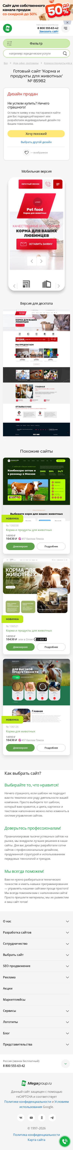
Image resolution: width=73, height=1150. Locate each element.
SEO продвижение (16, 966)
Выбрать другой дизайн (36, 142)
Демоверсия (20, 546)
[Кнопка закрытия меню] (70, 3)
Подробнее (51, 546)
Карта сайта (36, 1140)
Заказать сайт (48, 31)
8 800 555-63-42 (47, 28)
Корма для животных (20, 731)
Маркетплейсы (14, 1000)
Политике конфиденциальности (27, 1102)
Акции (8, 988)
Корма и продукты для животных (29, 530)
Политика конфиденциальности (36, 1135)
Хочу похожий (36, 134)
